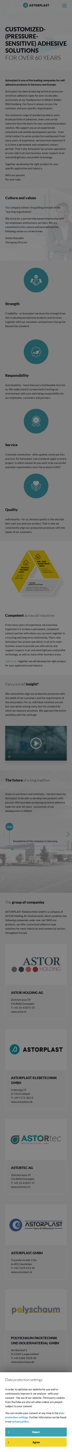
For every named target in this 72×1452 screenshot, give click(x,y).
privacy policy (20, 1421)
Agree (36, 1442)
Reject (36, 1432)
